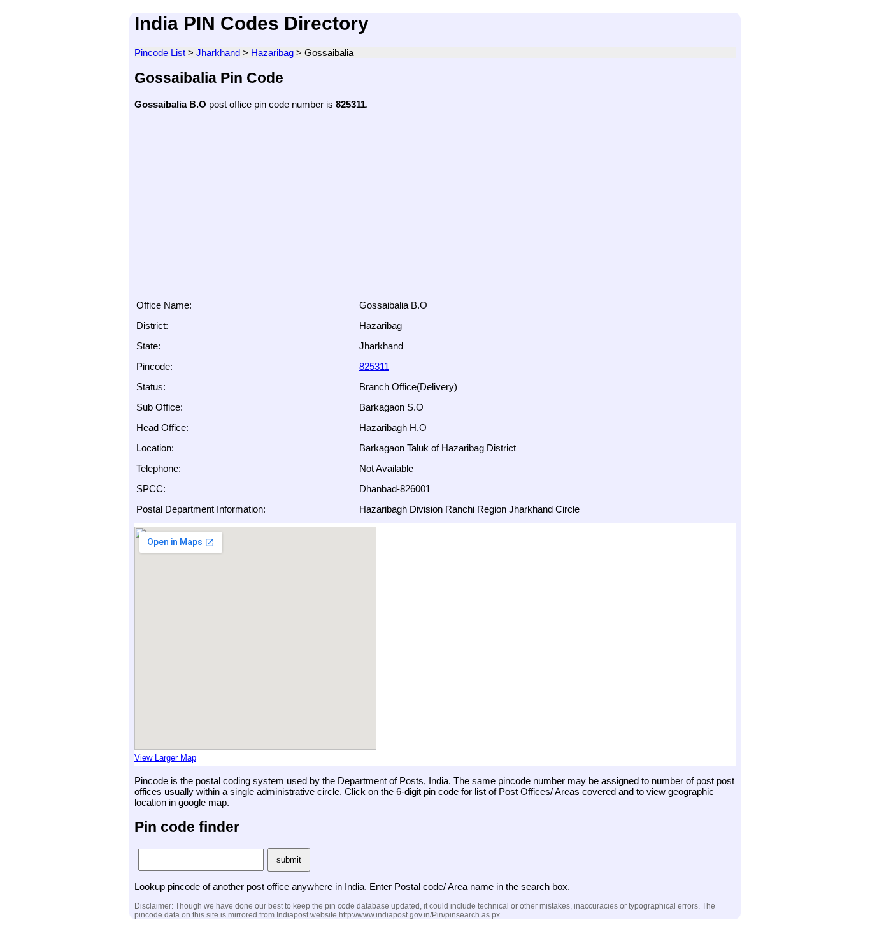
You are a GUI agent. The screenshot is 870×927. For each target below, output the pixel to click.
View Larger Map (165, 758)
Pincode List (159, 52)
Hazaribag (272, 52)
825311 (374, 366)
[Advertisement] (435, 208)
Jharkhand (218, 52)
